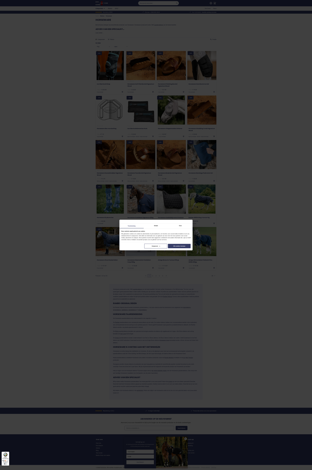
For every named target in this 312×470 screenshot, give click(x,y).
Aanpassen (155, 246)
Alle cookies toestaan (179, 246)
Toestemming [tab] (131, 226)
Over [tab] (180, 225)
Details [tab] (156, 225)
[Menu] (8, 453)
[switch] (5, 464)
